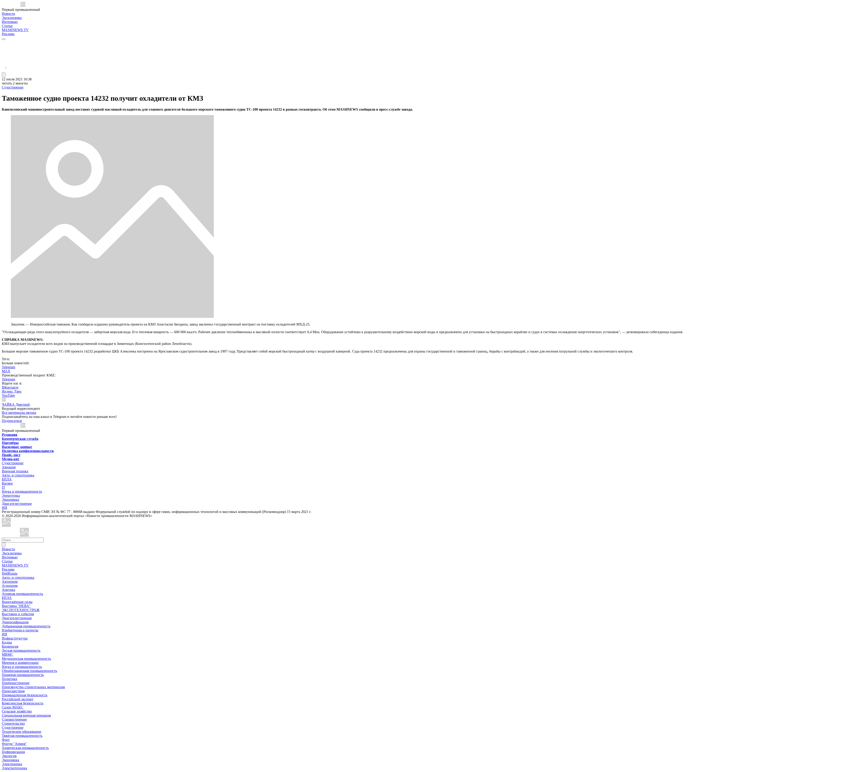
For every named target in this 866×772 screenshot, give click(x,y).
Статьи (7, 26)
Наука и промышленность (22, 491)
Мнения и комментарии (20, 663)
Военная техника (15, 471)
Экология (9, 756)
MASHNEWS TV (15, 30)
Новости (8, 14)
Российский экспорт (17, 699)
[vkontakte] (4, 59)
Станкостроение (14, 719)
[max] (4, 49)
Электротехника (14, 768)
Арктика (8, 590)
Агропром (10, 586)
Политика (9, 679)
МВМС (7, 654)
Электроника (12, 764)
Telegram (8, 367)
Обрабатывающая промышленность (29, 671)
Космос (7, 483)
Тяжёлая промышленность (22, 736)
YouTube (8, 395)
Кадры (7, 642)
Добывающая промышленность (26, 626)
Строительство (13, 723)
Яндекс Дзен (11, 391)
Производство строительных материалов (33, 687)
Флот (6, 740)
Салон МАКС (12, 707)
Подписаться (12, 421)
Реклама (8, 34)
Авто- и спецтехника (18, 475)
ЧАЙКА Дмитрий (16, 404)
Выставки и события (18, 614)
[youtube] (4, 54)
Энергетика (11, 495)
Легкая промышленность (21, 650)
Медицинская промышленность (26, 658)
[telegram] (4, 43)
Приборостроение (16, 683)
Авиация (9, 467)
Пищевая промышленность (23, 675)
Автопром (10, 581)
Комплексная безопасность (22, 703)
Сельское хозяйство (17, 711)
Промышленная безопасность (24, 695)
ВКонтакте (10, 387)
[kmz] (24, 535)
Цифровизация (13, 752)
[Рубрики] (3, 39)
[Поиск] (3, 544)
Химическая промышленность (25, 748)
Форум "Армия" (14, 744)
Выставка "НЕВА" (16, 606)
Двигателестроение (17, 504)
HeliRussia (9, 573)
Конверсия (10, 646)
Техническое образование (21, 731)
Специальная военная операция (26, 715)
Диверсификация (15, 622)
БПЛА (7, 479)
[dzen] (4, 65)
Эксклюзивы (12, 18)
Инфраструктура (15, 638)
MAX (6, 371)
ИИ (4, 508)
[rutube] (4, 70)
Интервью (10, 22)
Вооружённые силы (17, 602)
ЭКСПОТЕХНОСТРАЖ (20, 610)
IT (3, 487)
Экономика (10, 499)
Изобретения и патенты (20, 630)
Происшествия (13, 691)
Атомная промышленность (22, 594)
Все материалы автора (19, 412)
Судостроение (12, 87)
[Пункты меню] (3, 75)
